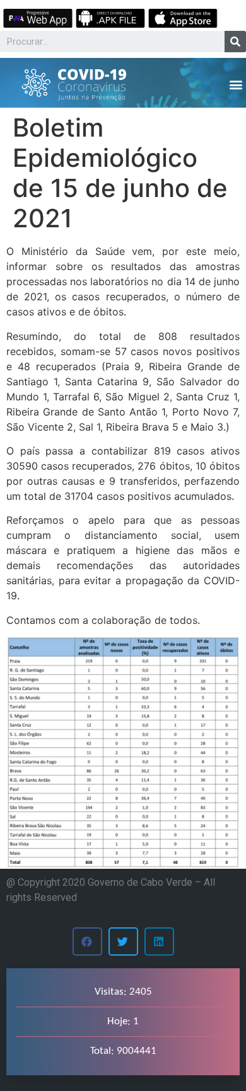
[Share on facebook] (87, 941)
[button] (235, 84)
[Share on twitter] (123, 941)
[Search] (235, 41)
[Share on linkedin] (159, 941)
